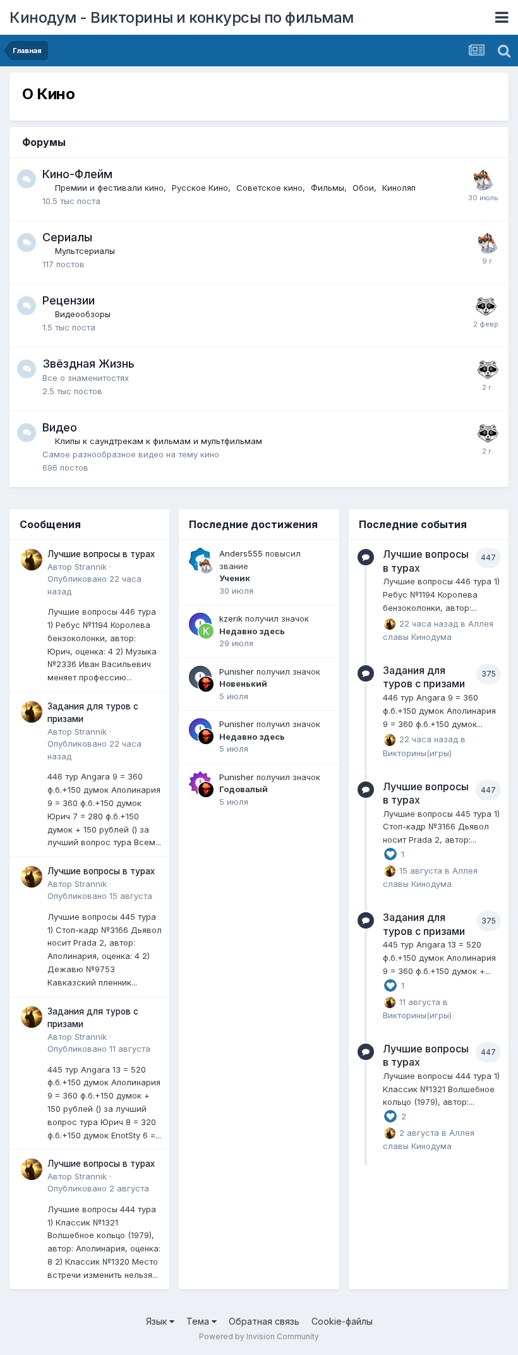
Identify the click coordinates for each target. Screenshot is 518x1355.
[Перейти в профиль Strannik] (31, 559)
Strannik (91, 567)
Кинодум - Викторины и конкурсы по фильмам (181, 17)
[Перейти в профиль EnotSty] (486, 306)
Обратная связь (264, 1321)
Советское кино (269, 188)
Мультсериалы (85, 251)
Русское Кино (200, 188)
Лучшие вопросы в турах (101, 554)
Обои (363, 188)
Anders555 (241, 553)
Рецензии (68, 300)
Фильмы (327, 188)
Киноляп (399, 188)
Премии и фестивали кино (109, 188)
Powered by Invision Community (259, 1336)
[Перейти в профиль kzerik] (206, 631)
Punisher (236, 671)
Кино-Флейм (77, 174)
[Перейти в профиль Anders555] (483, 180)
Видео (59, 427)
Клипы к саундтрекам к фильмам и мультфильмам (158, 441)
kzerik (231, 618)
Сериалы (67, 237)
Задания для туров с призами (424, 677)
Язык (157, 1321)
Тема (199, 1321)
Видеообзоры (83, 314)
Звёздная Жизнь (88, 363)
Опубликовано (99, 896)
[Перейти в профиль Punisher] (206, 684)
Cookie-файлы (342, 1321)
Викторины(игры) (417, 753)
